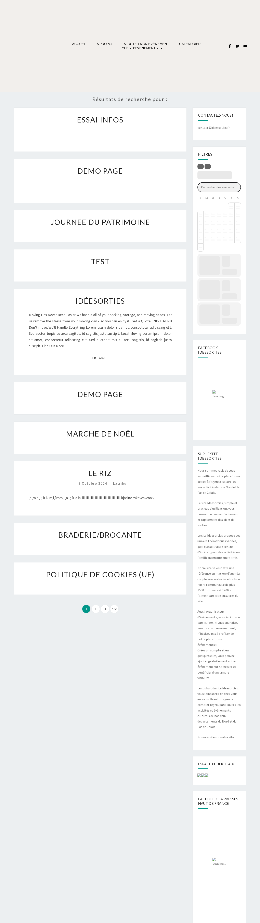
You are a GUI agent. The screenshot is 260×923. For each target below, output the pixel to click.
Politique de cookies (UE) (100, 574)
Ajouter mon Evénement (146, 44)
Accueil (79, 44)
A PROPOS (105, 44)
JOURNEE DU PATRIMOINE (100, 222)
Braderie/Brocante (100, 534)
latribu (120, 483)
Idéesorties (100, 300)
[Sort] (208, 166)
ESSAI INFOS (100, 119)
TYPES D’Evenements (139, 48)
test (100, 261)
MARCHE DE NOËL (100, 433)
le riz (100, 473)
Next (114, 609)
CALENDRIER (190, 44)
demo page (100, 170)
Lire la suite (101, 357)
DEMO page (100, 394)
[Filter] (200, 166)
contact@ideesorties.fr (213, 128)
